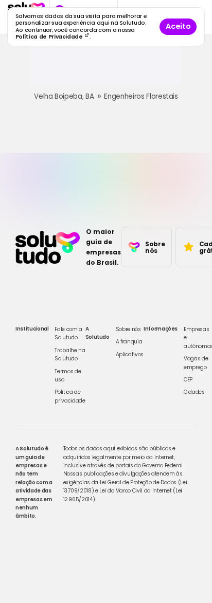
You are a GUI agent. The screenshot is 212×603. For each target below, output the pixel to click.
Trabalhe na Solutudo (70, 354)
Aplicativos (130, 354)
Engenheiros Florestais (141, 96)
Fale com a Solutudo (68, 333)
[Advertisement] (106, 68)
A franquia (129, 341)
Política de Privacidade (49, 37)
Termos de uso (68, 375)
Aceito (178, 26)
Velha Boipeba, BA (64, 96)
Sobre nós (128, 329)
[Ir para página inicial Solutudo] (47, 247)
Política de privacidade (70, 396)
